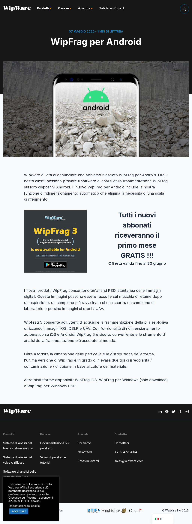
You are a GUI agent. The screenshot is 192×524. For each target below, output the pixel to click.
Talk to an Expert (111, 8)
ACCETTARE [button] (19, 511)
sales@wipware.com (129, 461)
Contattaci (122, 443)
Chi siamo (84, 443)
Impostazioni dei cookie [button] (24, 506)
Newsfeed (84, 452)
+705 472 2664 (126, 452)
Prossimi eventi (88, 461)
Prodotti (43, 8)
